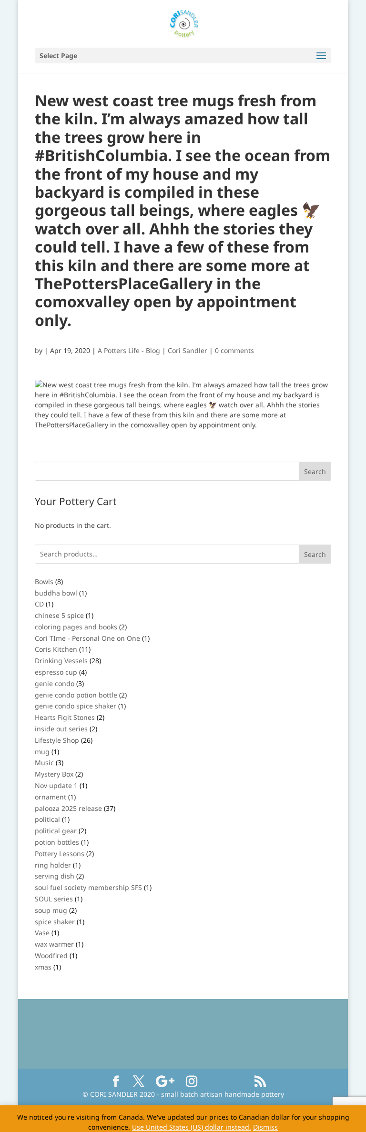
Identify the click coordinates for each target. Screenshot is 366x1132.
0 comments (234, 350)
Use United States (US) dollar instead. (191, 1127)
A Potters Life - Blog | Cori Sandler (152, 350)
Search (315, 554)
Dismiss (265, 1127)
